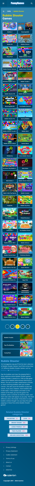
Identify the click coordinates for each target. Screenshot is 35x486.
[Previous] (7, 326)
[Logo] (17, 3)
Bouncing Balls (14, 370)
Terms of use (10, 458)
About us (9, 462)
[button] (31, 3)
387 (24, 427)
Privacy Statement (12, 451)
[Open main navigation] (3, 3)
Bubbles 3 (4, 370)
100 (26, 435)
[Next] (12, 326)
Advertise (9, 470)
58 (29, 418)
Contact (8, 466)
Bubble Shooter (19, 11)
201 (23, 431)
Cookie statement (11, 455)
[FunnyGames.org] (4, 11)
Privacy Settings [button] (11, 447)
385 (24, 423)
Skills (9, 11)
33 (17, 418)
